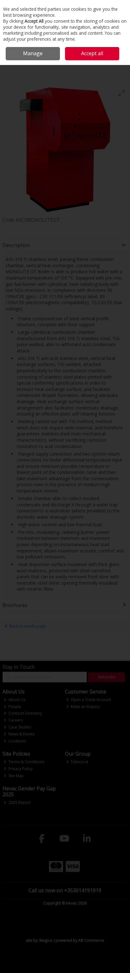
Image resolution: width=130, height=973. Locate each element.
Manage (33, 53)
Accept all (92, 53)
